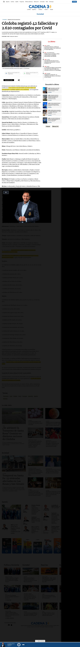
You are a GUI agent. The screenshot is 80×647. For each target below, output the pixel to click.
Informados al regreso (51, 80)
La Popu (48, 59)
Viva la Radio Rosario (50, 52)
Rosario (46, 9)
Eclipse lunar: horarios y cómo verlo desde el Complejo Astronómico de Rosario (51, 55)
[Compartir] (19, 80)
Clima (47, 1)
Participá (74, 1)
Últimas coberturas (29, 1)
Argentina (34, 9)
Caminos (12, 1)
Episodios (50, 92)
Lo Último (29, 9)
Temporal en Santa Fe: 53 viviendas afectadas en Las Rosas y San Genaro (52, 76)
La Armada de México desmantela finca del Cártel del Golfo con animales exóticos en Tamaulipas (52, 69)
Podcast (48, 126)
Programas (22, 1)
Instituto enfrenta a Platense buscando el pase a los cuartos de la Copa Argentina (52, 48)
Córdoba (40, 9)
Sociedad (4, 19)
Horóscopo (51, 1)
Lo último (52, 41)
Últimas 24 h (36, 1)
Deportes (7, 1)
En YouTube (42, 1)
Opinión (16, 1)
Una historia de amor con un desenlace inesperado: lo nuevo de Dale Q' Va (52, 62)
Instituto (48, 45)
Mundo (51, 9)
